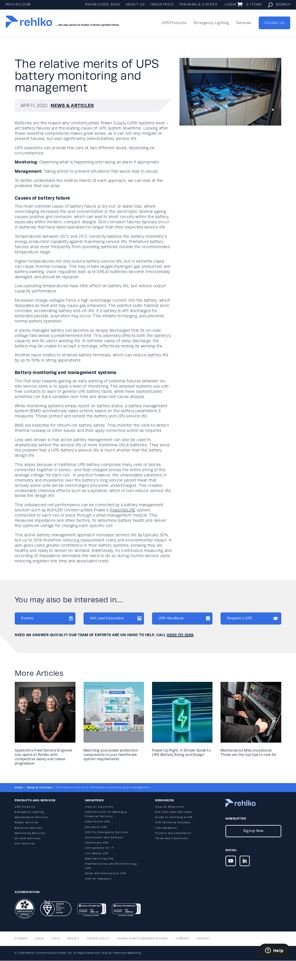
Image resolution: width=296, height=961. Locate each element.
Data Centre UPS (97, 821)
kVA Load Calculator (107, 618)
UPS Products (174, 23)
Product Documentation (173, 833)
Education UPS (96, 827)
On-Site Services (27, 838)
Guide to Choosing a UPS (174, 817)
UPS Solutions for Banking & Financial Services (106, 814)
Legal (39, 938)
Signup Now (253, 831)
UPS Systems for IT (99, 848)
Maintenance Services (31, 817)
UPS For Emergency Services (106, 832)
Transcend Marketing (127, 953)
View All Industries (99, 807)
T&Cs (55, 938)
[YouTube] (230, 862)
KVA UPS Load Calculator (174, 812)
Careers (182, 938)
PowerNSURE (122, 510)
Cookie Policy (98, 938)
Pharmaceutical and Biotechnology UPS (111, 866)
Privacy (73, 938)
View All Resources (169, 807)
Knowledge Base (103, 4)
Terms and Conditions (171, 838)
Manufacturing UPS (99, 858)
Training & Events (198, 4)
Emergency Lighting (211, 23)
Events (27, 618)
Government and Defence (104, 837)
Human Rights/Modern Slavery (143, 938)
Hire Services (25, 843)
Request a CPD (240, 618)
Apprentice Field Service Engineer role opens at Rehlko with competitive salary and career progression (43, 756)
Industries (161, 4)
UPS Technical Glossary (172, 822)
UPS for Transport (98, 879)
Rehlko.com (18, 4)
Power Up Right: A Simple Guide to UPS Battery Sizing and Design (181, 752)
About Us (135, 4)
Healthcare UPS (96, 843)
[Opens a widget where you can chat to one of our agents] (274, 951)
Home (19, 787)
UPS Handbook (171, 618)
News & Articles (72, 105)
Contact (204, 938)
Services (243, 23)
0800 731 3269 (180, 635)
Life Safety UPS (96, 853)
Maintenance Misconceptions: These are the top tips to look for (248, 752)
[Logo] (29, 23)
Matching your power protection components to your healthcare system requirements (111, 754)
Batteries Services (28, 828)
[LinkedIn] (244, 862)
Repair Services (26, 822)
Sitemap (21, 938)
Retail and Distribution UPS (105, 873)
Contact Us (274, 23)
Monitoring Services (30, 833)
